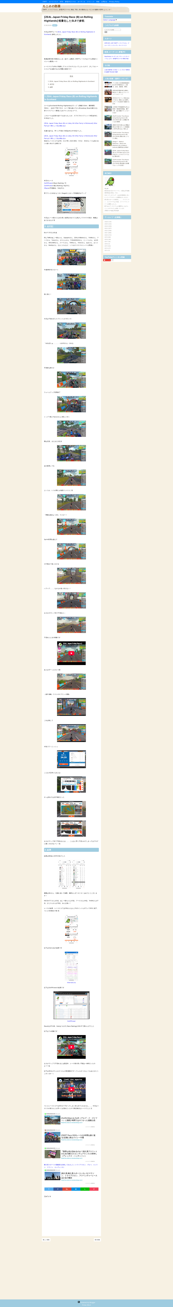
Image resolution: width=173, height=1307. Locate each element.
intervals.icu (71, 982)
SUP (112, 43)
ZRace (46, 188)
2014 (107, 248)
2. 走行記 (51, 84)
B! (76, 1189)
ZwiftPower (48, 183)
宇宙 (110, 72)
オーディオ (82, 2)
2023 (108, 228)
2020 (108, 235)
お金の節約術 (108, 69)
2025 (108, 224)
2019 (107, 237)
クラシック (91, 2)
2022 (108, 230)
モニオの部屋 (51, 6)
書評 (116, 72)
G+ (67, 1189)
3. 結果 (50, 87)
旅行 (113, 72)
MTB (62, 2)
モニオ (106, 188)
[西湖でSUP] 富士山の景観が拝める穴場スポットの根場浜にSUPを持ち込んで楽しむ (121, 127)
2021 (108, 232)
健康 (107, 72)
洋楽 (127, 58)
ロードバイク (53, 2)
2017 (107, 241)
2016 (107, 244)
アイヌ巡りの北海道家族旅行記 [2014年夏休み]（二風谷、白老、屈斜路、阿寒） (120, 84)
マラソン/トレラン (113, 45)
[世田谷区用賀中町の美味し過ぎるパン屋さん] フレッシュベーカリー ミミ (120, 92)
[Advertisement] (54, 1271)
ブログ (123, 69)
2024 (108, 226)
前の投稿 (97, 1239)
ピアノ (111, 58)
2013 (107, 250)
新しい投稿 (46, 1239)
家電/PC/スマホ (70, 2)
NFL (109, 43)
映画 (98, 2)
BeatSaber (108, 56)
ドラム (106, 58)
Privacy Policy (114, 2)
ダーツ (127, 56)
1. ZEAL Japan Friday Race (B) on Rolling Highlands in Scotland (71, 81)
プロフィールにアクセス (112, 210)
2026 (108, 221)
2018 (107, 239)
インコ (119, 69)
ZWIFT (45, 2)
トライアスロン (122, 43)
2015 (107, 246)
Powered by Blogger (87, 1302)
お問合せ (104, 2)
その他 (115, 69)
